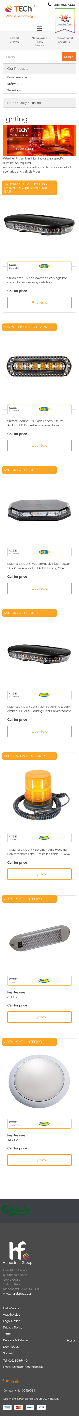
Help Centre (11, 1308)
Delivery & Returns (15, 1340)
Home (11, 103)
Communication (18, 77)
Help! (71, 1340)
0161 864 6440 (64, 5)
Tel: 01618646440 (15, 1360)
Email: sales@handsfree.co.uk (23, 1367)
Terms (7, 1334)
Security (12, 90)
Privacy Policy (12, 1327)
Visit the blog (11, 1314)
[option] (39, 1211)
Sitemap (8, 1353)
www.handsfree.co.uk (17, 1293)
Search (68, 57)
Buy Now (39, 302)
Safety (11, 84)
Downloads (11, 1346)
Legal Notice (11, 1321)
